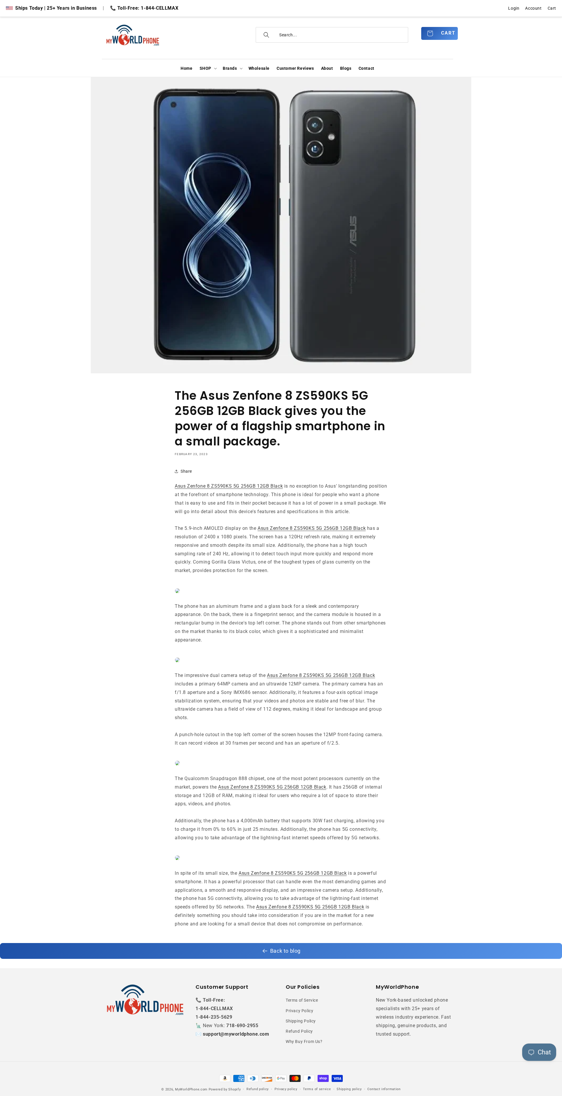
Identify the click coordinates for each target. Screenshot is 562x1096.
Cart (552, 8)
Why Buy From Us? (304, 1041)
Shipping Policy (301, 1021)
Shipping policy (349, 1089)
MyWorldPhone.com (191, 1089)
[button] (207, 68)
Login (513, 8)
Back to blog (285, 951)
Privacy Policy (299, 1010)
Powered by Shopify (225, 1089)
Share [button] (186, 471)
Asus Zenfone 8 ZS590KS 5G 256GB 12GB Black (229, 486)
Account (533, 8)
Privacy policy (286, 1089)
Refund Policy (299, 1031)
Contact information (383, 1089)
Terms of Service (302, 1000)
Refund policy (257, 1089)
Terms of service (317, 1089)
